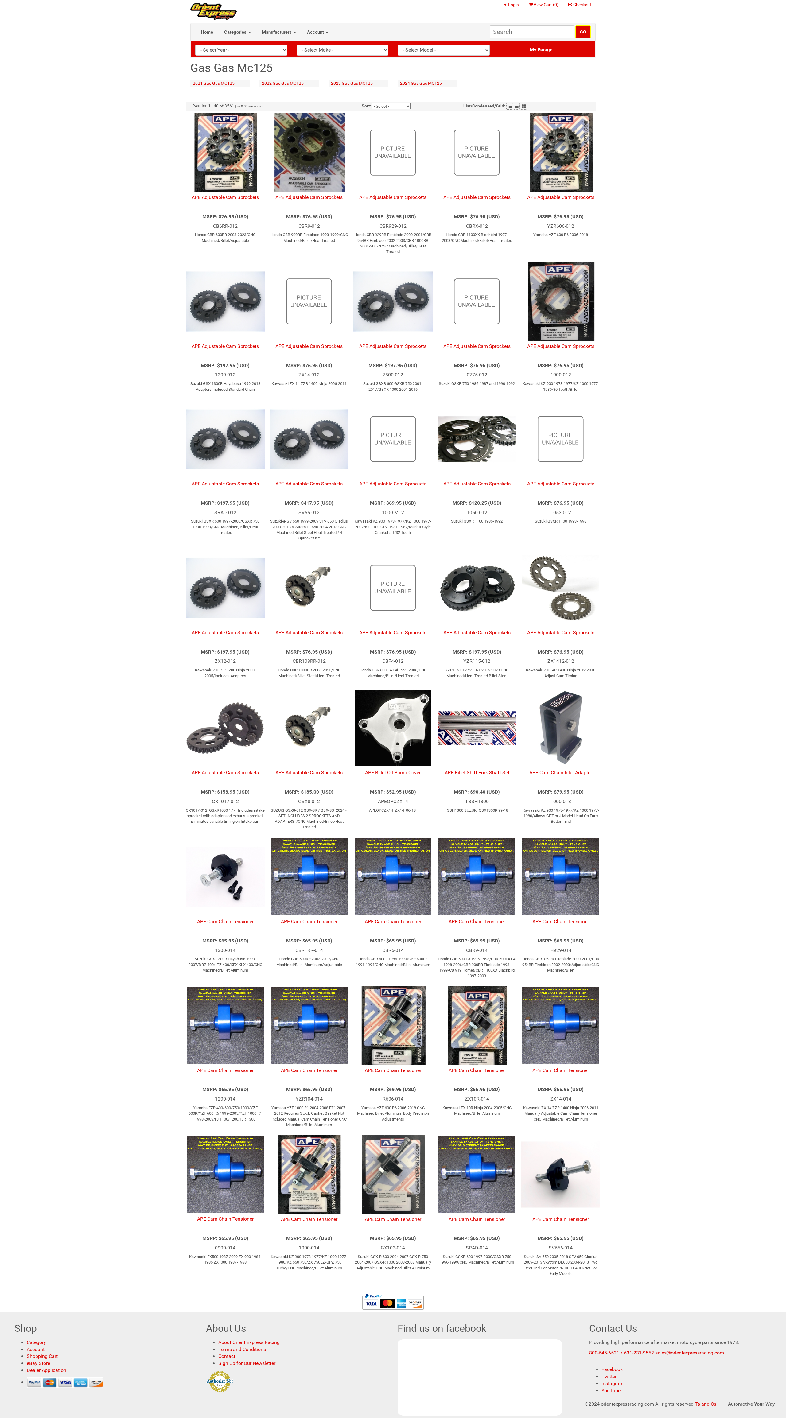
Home (207, 32)
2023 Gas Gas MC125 (352, 83)
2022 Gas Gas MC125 (283, 83)
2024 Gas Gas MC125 (421, 83)
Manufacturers (277, 32)
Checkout (582, 4)
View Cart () (546, 4)
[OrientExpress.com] (213, 11)
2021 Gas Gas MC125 (214, 83)
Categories (236, 32)
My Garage (541, 49)
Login (513, 4)
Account (316, 32)
